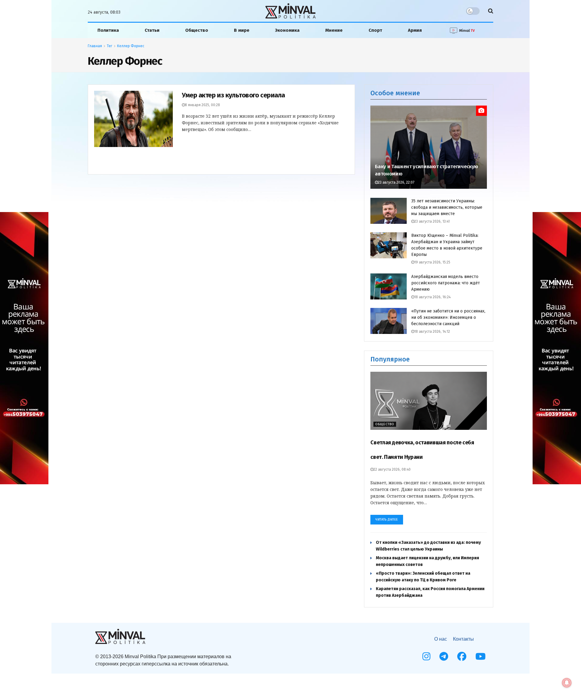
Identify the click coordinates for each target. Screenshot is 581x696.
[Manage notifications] (567, 683)
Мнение (334, 30)
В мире (241, 30)
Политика (108, 30)
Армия (415, 30)
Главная (95, 46)
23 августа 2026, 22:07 (396, 182)
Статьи (152, 30)
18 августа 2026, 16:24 (432, 297)
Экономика (287, 30)
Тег (109, 46)
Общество (196, 30)
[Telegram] (443, 656)
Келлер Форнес (130, 46)
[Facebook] (461, 656)
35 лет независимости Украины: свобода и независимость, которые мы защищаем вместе (446, 207)
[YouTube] (480, 656)
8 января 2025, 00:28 (202, 105)
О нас (440, 639)
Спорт (375, 30)
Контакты (463, 639)
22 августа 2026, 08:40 (392, 469)
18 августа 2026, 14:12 (432, 331)
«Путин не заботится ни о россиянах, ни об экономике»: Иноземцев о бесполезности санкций (448, 317)
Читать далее (386, 519)
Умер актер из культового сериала (233, 95)
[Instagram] (426, 656)
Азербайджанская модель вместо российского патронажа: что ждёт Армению (445, 283)
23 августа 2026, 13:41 (432, 221)
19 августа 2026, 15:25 (432, 262)
